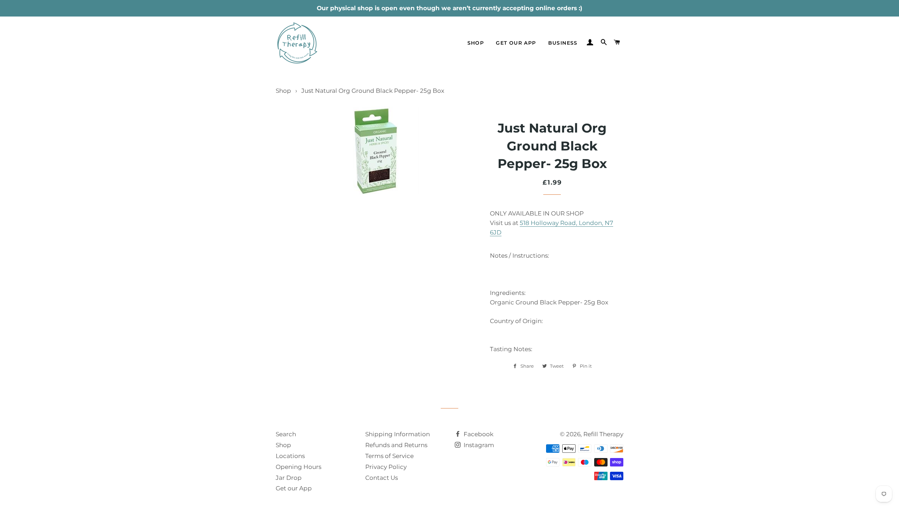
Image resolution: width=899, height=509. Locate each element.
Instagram (478, 445)
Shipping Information (397, 434)
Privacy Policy (386, 466)
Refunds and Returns (396, 445)
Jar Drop (289, 477)
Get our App (294, 488)
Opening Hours (298, 466)
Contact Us (381, 477)
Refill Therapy (603, 434)
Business (563, 43)
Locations (290, 455)
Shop (475, 43)
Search (286, 434)
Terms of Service (389, 455)
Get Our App (516, 43)
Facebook (477, 434)
